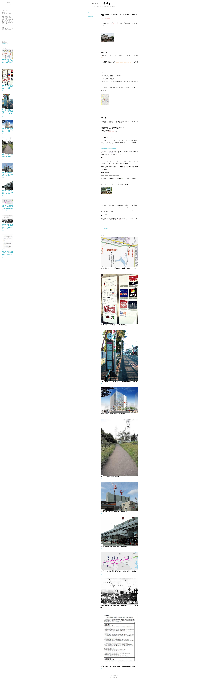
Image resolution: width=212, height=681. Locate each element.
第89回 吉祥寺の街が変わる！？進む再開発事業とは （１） (116, 511)
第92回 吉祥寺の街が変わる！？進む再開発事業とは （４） (116, 546)
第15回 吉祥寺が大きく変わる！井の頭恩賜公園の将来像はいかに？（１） (119, 381)
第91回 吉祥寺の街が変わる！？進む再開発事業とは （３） (116, 413)
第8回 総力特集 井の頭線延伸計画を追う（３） (113, 476)
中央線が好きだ (91, 16)
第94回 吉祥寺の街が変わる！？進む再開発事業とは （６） (116, 325)
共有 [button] (89, 12)
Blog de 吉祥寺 (101, 3)
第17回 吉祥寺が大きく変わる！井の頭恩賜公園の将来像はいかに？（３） (119, 666)
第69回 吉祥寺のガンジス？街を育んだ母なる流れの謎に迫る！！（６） (119, 268)
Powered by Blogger (114, 675)
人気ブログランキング (5, 43)
